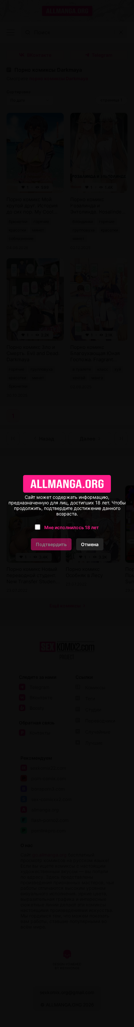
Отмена (90, 544)
